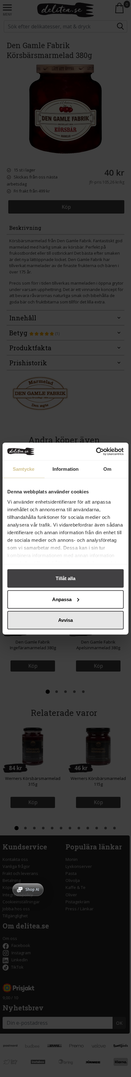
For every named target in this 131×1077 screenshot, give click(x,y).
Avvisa (65, 620)
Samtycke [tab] (24, 469)
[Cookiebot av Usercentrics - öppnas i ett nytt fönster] (96, 451)
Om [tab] (107, 469)
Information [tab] (65, 469)
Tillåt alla (65, 578)
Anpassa (62, 599)
